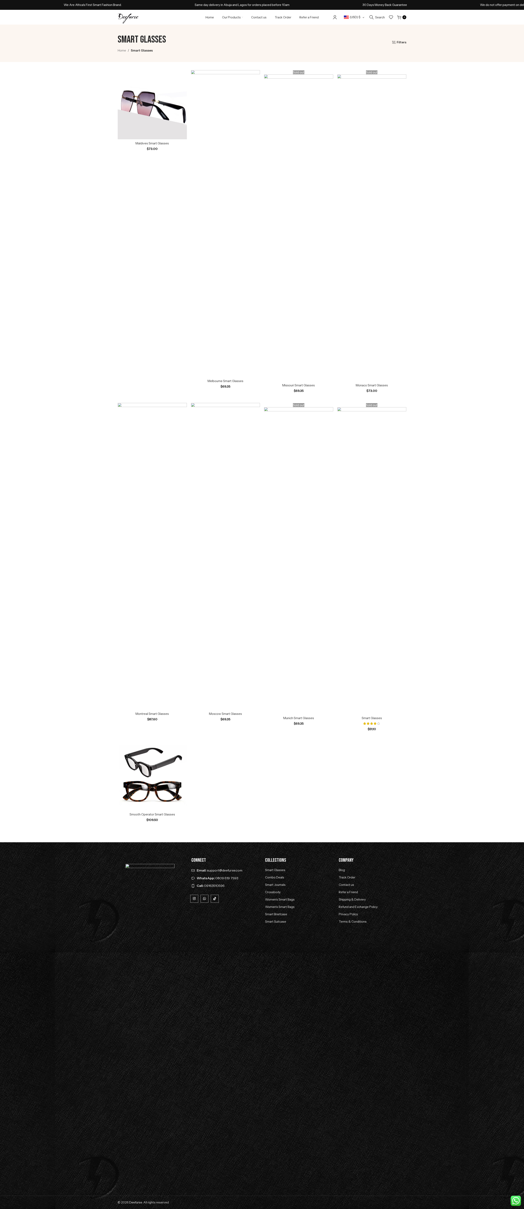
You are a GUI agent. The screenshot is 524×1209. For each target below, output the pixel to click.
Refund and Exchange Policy (358, 907)
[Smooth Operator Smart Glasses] (152, 775)
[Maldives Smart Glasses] (152, 104)
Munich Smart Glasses (298, 718)
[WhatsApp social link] (204, 899)
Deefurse (135, 1202)
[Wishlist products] (391, 17)
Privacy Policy (348, 914)
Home (122, 50)
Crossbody (273, 892)
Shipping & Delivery (352, 899)
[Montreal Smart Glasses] (152, 556)
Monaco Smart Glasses (372, 385)
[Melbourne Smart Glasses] (225, 223)
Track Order (347, 877)
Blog (342, 870)
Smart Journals (275, 885)
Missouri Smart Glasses (298, 385)
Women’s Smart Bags (280, 899)
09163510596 (211, 886)
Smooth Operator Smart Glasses (152, 814)
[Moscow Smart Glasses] (225, 556)
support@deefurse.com (219, 870)
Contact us (346, 885)
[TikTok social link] (215, 899)
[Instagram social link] (194, 899)
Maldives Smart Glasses (152, 143)
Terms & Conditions (353, 921)
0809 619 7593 (217, 878)
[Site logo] (128, 17)
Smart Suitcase (275, 921)
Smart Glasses (372, 718)
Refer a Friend (348, 892)
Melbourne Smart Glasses (225, 381)
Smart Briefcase (276, 914)
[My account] (335, 17)
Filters (401, 42)
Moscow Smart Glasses (225, 714)
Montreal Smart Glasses (152, 714)
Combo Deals (274, 877)
